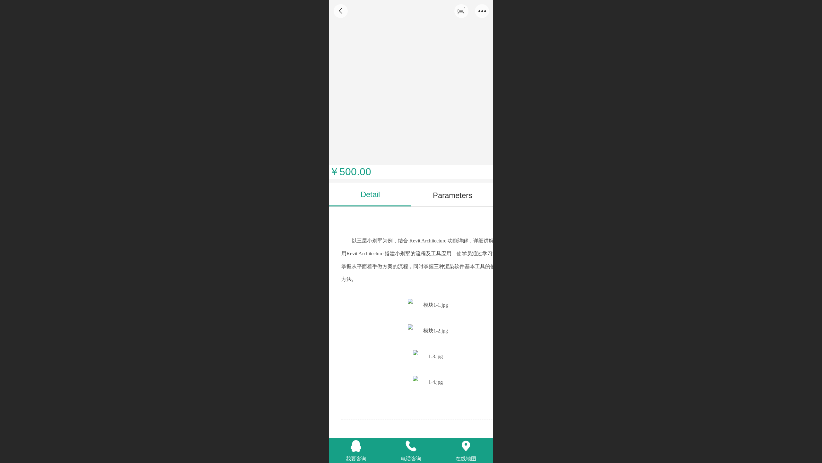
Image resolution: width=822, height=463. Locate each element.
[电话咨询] (411, 446)
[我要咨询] (356, 446)
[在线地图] (465, 446)
